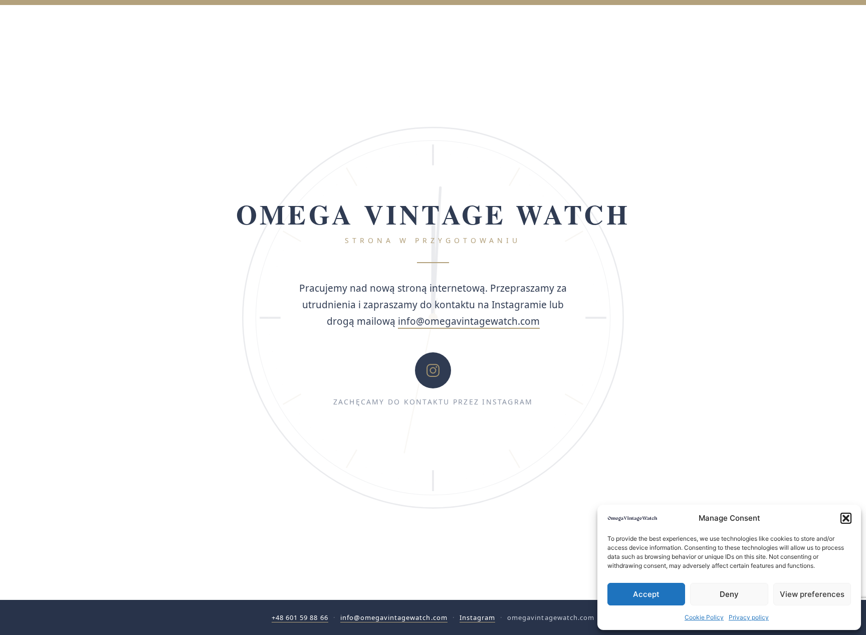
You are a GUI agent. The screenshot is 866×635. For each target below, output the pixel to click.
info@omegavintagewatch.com (469, 321)
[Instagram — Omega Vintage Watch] (433, 370)
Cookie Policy (704, 617)
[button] (846, 518)
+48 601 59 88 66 (300, 617)
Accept (646, 594)
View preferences (812, 594)
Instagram (477, 617)
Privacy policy (749, 617)
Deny (729, 594)
